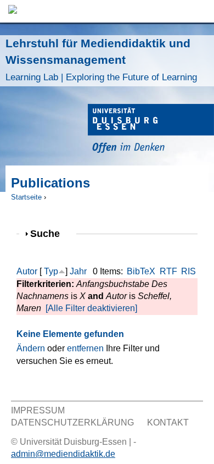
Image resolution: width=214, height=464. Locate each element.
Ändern (30, 348)
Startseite (26, 197)
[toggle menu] (200, 11)
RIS (188, 271)
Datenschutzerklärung (72, 422)
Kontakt (168, 422)
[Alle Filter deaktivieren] (91, 308)
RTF (168, 271)
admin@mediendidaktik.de (63, 454)
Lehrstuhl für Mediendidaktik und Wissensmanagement (101, 59)
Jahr (78, 271)
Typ (51, 271)
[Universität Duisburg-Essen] (151, 130)
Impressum (38, 410)
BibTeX (141, 271)
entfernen (85, 348)
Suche (49, 233)
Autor (26, 271)
